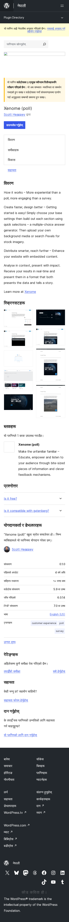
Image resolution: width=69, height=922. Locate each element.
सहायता (12, 170)
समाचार (8, 766)
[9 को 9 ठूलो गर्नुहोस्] (60, 390)
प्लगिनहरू (41, 773)
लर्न (6, 792)
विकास (11, 160)
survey (60, 631)
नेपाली (16, 863)
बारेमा (7, 759)
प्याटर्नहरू (41, 779)
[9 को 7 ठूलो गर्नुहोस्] (60, 334)
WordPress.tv (15, 812)
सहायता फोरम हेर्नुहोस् (16, 700)
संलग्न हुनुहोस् (44, 792)
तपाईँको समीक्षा (12, 671)
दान (40, 806)
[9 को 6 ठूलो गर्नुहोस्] (60, 315)
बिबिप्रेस (10, 839)
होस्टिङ (8, 773)
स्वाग (41, 812)
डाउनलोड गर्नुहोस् (14, 125)
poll (61, 623)
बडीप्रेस (10, 846)
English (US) (57, 614)
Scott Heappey (14, 114)
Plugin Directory (14, 17)
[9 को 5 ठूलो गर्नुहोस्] (28, 399)
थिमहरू (40, 766)
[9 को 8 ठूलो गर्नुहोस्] (60, 354)
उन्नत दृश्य (10, 642)
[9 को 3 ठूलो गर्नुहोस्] (28, 355)
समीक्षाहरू (13, 150)
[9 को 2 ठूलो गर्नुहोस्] (28, 336)
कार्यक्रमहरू (43, 799)
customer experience (44, 623)
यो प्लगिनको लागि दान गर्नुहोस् (20, 735)
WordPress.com (17, 825)
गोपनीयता (9, 779)
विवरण (11, 140)
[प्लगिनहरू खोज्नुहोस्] (44, 44)
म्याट (8, 832)
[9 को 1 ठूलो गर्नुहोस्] (28, 315)
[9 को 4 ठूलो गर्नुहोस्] (28, 375)
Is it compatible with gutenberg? (26, 511)
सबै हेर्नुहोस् (59, 671)
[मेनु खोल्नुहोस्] (63, 6)
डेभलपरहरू (10, 806)
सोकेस (40, 759)
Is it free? (10, 498)
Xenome (30, 292)
